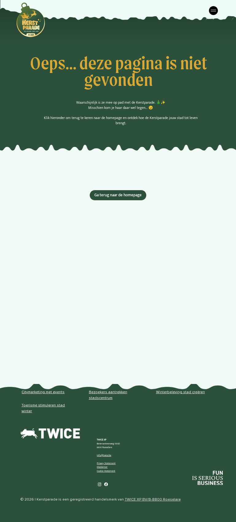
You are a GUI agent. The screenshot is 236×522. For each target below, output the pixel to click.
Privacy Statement (106, 463)
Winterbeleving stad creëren (180, 392)
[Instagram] (99, 484)
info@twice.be (104, 455)
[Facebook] (106, 484)
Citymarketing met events (43, 392)
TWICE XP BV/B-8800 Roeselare (153, 499)
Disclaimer (102, 467)
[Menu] (214, 10)
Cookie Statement (106, 471)
